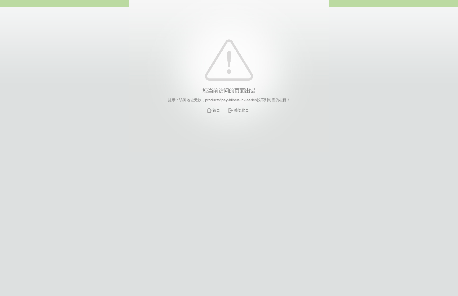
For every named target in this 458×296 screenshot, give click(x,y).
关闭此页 (241, 110)
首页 (216, 110)
